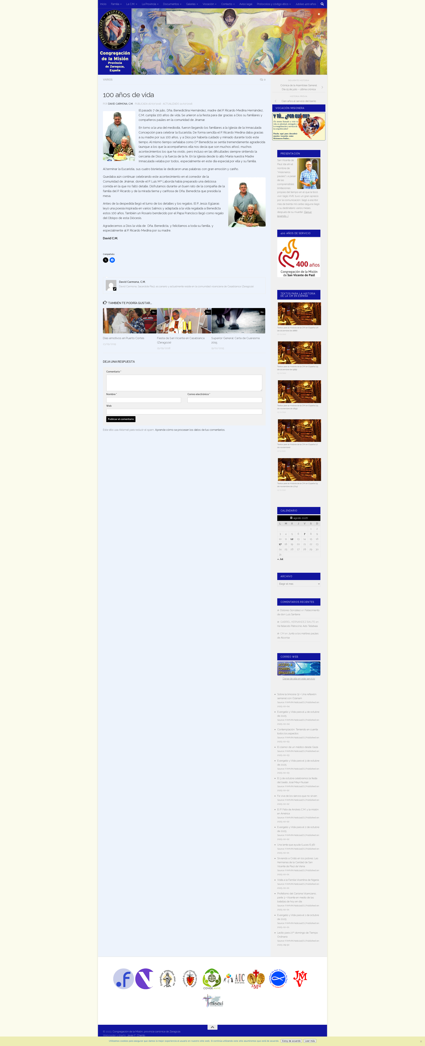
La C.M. (130, 4)
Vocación (208, 4)
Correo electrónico (198, 394)
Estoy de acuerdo (291, 1041)
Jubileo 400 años (306, 4)
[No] (421, 1041)
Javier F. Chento (136, 1035)
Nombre (111, 394)
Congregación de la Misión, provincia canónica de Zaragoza (146, 1031)
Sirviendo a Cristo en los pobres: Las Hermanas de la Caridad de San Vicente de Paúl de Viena (297, 862)
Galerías (191, 4)
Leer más (310, 1041)
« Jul (280, 559)
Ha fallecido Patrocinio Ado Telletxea (297, 626)
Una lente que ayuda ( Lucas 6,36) (296, 844)
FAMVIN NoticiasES (294, 702)
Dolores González (290, 610)
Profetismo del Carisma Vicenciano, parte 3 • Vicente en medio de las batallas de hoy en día (296, 897)
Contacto (226, 4)
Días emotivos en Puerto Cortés (123, 338)
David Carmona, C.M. (120, 103)
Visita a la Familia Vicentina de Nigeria (298, 879)
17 (280, 544)
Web (109, 406)
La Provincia (149, 4)
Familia (115, 4)
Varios (108, 79)
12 (292, 539)
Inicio (103, 4)
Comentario (113, 371)
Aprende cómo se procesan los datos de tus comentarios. (190, 429)
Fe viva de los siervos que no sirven (297, 795)
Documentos (171, 4)
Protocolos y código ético (272, 4)
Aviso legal (245, 4)
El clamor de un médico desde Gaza (297, 747)
